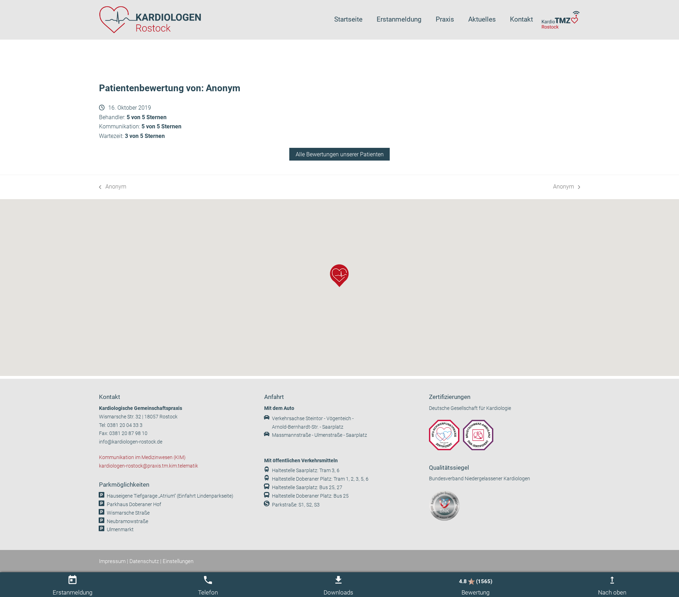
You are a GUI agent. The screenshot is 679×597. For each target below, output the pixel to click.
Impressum (112, 561)
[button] (339, 276)
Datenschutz (144, 561)
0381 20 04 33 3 (125, 425)
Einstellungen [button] (178, 561)
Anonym (112, 187)
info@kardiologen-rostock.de (130, 442)
